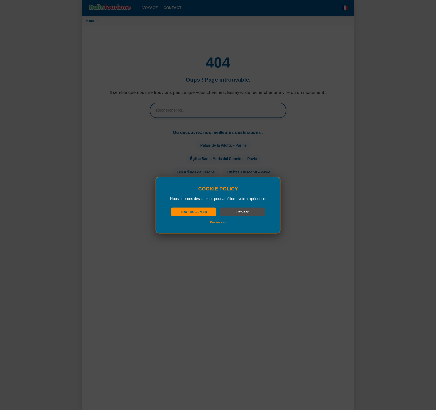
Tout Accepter (193, 212)
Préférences (218, 222)
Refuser (242, 212)
